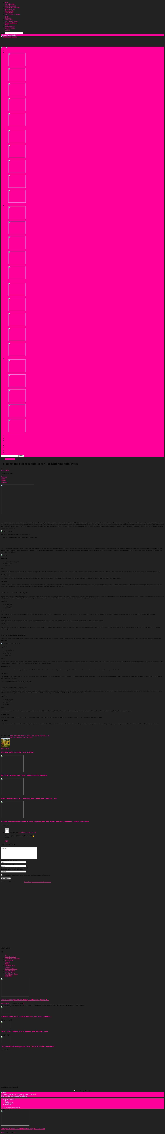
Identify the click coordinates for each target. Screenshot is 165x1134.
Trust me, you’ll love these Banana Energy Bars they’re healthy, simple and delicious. (34, 297)
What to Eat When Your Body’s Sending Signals (23, 388)
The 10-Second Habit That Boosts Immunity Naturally (24, 373)
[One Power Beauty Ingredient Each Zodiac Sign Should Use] (17, 110)
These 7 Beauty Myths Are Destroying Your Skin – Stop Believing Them (30, 82)
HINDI (7, 24)
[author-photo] (5, 747)
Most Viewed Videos (11, 23)
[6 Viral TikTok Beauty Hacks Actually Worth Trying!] (17, 125)
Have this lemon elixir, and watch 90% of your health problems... (26, 1016)
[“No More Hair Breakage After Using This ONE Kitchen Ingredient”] (5, 1042)
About (6, 16)
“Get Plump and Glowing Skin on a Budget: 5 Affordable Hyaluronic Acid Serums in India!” (36, 265)
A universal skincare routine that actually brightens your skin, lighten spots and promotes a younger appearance (41, 97)
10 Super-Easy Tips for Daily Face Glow (20, 737)
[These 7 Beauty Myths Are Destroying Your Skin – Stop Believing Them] (17, 80)
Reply (6, 841)
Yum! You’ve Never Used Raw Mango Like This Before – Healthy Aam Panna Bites (34, 433)
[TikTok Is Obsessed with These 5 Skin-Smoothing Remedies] (17, 65)
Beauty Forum (9, 12)
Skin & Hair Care (10, 4)
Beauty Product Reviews (12, 7)
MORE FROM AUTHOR (25, 752)
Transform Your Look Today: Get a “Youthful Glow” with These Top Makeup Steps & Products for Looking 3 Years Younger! (46, 280)
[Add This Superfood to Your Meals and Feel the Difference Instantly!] (17, 340)
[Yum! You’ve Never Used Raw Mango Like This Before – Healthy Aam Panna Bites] (17, 431)
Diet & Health (9, 11)
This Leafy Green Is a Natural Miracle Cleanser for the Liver (26, 403)
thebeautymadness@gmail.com (17, 1096)
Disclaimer (8, 18)
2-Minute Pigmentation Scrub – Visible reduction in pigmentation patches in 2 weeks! (34, 204)
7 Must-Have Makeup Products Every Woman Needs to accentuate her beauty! (32, 250)
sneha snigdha (5, 470)
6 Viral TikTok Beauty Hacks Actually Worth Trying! (24, 127)
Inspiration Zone (10, 965)
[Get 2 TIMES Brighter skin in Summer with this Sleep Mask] (5, 1027)
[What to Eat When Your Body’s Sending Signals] (17, 387)
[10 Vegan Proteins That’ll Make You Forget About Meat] (15, 1125)
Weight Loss (8, 976)
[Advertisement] (35, 42)
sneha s (3, 1132)
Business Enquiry (10, 26)
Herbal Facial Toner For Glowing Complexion (19, 681)
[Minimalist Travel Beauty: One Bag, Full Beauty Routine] (17, 187)
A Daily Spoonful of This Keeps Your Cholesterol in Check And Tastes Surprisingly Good (35, 327)
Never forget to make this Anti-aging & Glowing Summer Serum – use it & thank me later (35, 220)
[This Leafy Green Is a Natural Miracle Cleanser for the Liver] (17, 402)
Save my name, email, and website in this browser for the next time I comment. (26, 875)
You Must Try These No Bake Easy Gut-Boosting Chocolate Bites (28, 357)
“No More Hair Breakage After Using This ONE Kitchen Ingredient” (28, 1046)
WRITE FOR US (10, 28)
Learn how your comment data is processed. (37, 882)
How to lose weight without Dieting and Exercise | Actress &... (25, 1000)
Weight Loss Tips (10, 9)
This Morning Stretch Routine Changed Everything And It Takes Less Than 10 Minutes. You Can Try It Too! (41, 312)
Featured (7, 962)
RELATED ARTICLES (9, 752)
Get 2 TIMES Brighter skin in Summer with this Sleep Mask (24, 1031)
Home (6, 2)
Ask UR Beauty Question (12, 14)
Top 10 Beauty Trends (11, 21)
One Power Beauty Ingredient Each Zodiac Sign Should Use (26, 112)
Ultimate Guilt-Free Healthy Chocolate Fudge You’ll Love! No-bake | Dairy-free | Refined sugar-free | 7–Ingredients (43, 418)
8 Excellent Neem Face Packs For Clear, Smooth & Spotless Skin (29, 735)
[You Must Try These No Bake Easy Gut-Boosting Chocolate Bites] (17, 355)
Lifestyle (7, 30)
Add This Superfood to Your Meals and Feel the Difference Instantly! (29, 342)
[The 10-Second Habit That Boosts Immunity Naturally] (17, 372)
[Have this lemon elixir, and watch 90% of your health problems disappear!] (5, 1013)
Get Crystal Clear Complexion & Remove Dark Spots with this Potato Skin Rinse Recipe (35, 235)
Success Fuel (8, 972)
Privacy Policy (9, 19)
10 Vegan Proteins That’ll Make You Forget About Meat (23, 1129)
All (5, 955)
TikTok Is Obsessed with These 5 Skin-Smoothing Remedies (26, 67)
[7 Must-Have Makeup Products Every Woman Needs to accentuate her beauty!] (17, 248)
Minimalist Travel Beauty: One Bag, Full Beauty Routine (25, 189)
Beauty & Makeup (10, 6)
